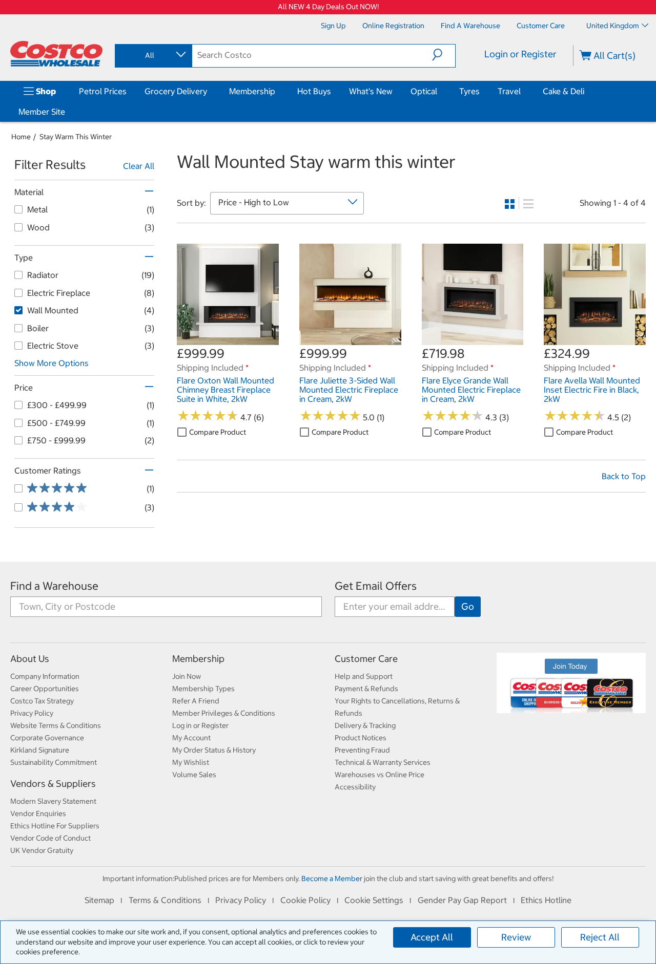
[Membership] (277, 91)
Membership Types (203, 688)
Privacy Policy (31, 713)
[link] (228, 340)
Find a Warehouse (54, 586)
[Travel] (523, 91)
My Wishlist (190, 762)
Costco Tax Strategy (42, 700)
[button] (443, 55)
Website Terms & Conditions (55, 725)
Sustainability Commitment (53, 762)
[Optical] (439, 91)
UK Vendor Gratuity (41, 850)
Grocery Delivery (176, 91)
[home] (56, 54)
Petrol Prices (103, 91)
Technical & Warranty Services (382, 762)
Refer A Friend (195, 700)
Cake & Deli (563, 91)
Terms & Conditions (165, 900)
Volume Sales (194, 774)
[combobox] (152, 55)
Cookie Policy (305, 900)
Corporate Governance (47, 737)
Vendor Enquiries (38, 813)
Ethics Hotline (546, 900)
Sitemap (99, 900)
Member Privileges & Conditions (223, 713)
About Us (29, 659)
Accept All (432, 937)
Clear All (138, 166)
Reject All (600, 937)
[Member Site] (67, 111)
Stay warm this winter (75, 136)
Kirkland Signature (39, 750)
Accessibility (355, 786)
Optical (424, 91)
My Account (191, 737)
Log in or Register (200, 725)
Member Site (41, 111)
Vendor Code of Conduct (50, 838)
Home (21, 136)
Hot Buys (314, 91)
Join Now (186, 676)
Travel (509, 91)
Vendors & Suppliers (53, 783)
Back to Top (624, 476)
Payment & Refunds (366, 688)
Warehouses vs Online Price (379, 774)
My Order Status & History (214, 750)
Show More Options (51, 363)
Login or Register (520, 54)
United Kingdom (612, 25)
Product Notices (360, 737)
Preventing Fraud (362, 750)
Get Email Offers (376, 586)
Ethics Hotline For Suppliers (54, 825)
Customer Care (366, 659)
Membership (252, 91)
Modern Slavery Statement (53, 801)
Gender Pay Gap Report (462, 900)
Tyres (469, 91)
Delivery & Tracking (365, 725)
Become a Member (331, 878)
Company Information (44, 676)
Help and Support (364, 676)
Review (516, 937)
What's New (371, 91)
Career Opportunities (44, 688)
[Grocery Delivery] (209, 91)
